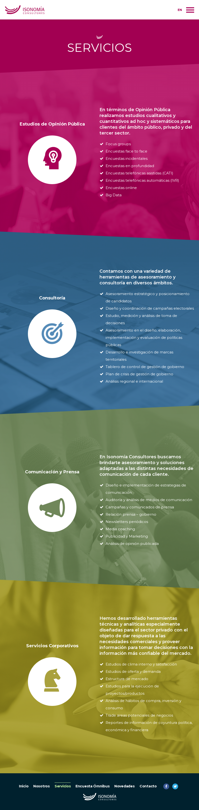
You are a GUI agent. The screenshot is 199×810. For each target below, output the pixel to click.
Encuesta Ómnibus (92, 786)
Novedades (124, 786)
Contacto (148, 786)
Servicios (63, 786)
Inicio (23, 786)
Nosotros (41, 786)
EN (180, 10)
